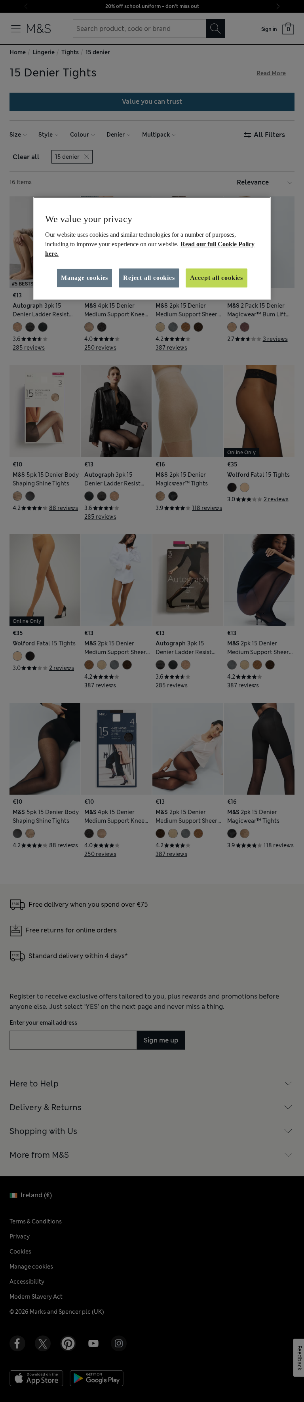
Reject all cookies (149, 277)
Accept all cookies (216, 277)
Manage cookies (84, 277)
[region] (152, 248)
